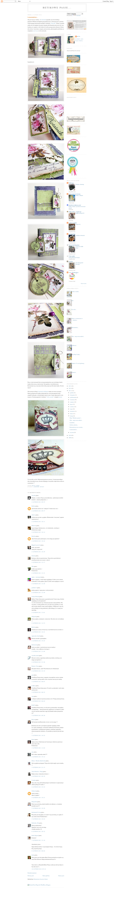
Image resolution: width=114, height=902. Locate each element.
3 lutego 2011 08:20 (38, 715)
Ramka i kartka (75, 291)
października (73, 397)
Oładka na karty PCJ (80, 213)
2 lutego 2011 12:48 (38, 583)
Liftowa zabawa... (74, 425)
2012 (70, 388)
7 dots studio (72, 256)
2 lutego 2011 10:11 (38, 521)
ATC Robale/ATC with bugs (79, 263)
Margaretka (34, 801)
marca (71, 413)
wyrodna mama (35, 655)
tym (34, 31)
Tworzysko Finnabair (74, 245)
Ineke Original (35, 835)
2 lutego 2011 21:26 (38, 662)
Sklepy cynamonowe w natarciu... (77, 319)
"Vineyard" (53, 23)
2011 (70, 390)
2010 (70, 435)
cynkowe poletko (73, 223)
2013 (70, 386)
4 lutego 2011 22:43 (38, 787)
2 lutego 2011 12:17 (38, 562)
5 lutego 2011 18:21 (38, 797)
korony (60, 397)
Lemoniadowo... (73, 429)
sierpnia (72, 402)
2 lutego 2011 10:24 (38, 541)
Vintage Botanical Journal (74, 257)
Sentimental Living (36, 812)
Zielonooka (34, 645)
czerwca (72, 406)
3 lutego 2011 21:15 (38, 767)
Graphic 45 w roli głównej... (78, 363)
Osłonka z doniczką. (80, 184)
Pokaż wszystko (83, 283)
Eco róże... (73, 309)
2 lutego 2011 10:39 (38, 551)
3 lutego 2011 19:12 (38, 757)
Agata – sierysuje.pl (36, 577)
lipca (71, 404)
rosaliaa (71, 261)
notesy (42, 486)
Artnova (34, 515)
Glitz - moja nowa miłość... (77, 336)
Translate (78, 15)
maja (71, 409)
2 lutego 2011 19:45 (38, 641)
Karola (33, 739)
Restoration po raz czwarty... (76, 427)
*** (76, 274)
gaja (33, 675)
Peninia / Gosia (35, 666)
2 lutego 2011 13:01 (38, 612)
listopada (72, 395)
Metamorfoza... (75, 327)
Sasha (33, 855)
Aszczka (34, 495)
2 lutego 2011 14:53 (38, 623)
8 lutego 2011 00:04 (38, 851)
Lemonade (43, 19)
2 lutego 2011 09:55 (38, 502)
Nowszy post (31, 875)
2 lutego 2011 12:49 (38, 592)
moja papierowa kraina (74, 194)
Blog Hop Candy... (75, 354)
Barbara (33, 506)
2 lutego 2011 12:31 (38, 573)
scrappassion (72, 234)
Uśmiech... (73, 372)
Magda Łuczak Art (36, 545)
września (72, 399)
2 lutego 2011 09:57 (38, 511)
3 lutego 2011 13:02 (38, 748)
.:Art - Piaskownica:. (74, 272)
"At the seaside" (50, 397)
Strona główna (46, 875)
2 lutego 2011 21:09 (38, 651)
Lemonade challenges (43, 391)
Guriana (33, 556)
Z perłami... (72, 422)
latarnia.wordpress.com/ (75, 205)
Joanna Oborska (35, 596)
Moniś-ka (34, 525)
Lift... (72, 300)
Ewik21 (33, 705)
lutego (71, 416)
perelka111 (34, 587)
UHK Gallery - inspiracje (75, 212)
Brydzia (33, 627)
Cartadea (34, 780)
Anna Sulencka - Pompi (37, 771)
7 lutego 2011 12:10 (38, 840)
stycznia (72, 432)
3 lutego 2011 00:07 (38, 681)
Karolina (34, 536)
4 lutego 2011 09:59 (38, 776)
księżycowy (78, 224)
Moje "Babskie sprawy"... (76, 418)
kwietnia (72, 411)
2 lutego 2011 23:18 (38, 671)
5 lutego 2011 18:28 (38, 808)
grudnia (72, 392)
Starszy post (61, 875)
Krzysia (33, 719)
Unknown (34, 791)
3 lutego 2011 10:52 (38, 735)
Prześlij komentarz (32, 873)
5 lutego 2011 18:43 (38, 819)
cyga (33, 696)
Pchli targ (71, 183)
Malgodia (34, 616)
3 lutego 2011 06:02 (38, 701)
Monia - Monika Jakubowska (39, 761)
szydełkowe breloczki (80, 235)
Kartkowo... (74, 345)
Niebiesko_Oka (35, 823)
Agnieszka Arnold (36, 636)
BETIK (78, 36)
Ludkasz (34, 685)
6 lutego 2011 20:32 (38, 831)
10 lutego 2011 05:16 (39, 869)
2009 (70, 437)
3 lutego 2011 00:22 (38, 692)
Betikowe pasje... (57, 7)
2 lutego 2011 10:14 (38, 532)
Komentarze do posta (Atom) (41, 879)
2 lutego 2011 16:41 (38, 632)
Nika (33, 566)
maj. (33, 752)
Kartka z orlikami (79, 195)
